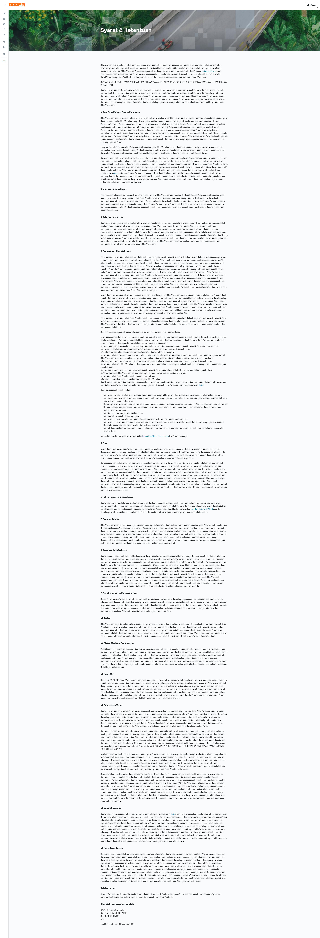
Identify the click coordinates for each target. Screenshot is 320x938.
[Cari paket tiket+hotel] (4, 29)
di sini (115, 173)
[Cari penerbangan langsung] (4, 47)
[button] (4, 5)
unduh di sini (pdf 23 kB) (202, 509)
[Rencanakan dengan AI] (4, 34)
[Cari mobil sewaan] (4, 24)
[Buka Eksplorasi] (4, 41)
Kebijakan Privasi (209, 71)
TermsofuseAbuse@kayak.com (155, 436)
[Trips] (4, 54)
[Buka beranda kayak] (17, 5)
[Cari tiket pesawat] (4, 13)
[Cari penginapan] (4, 19)
